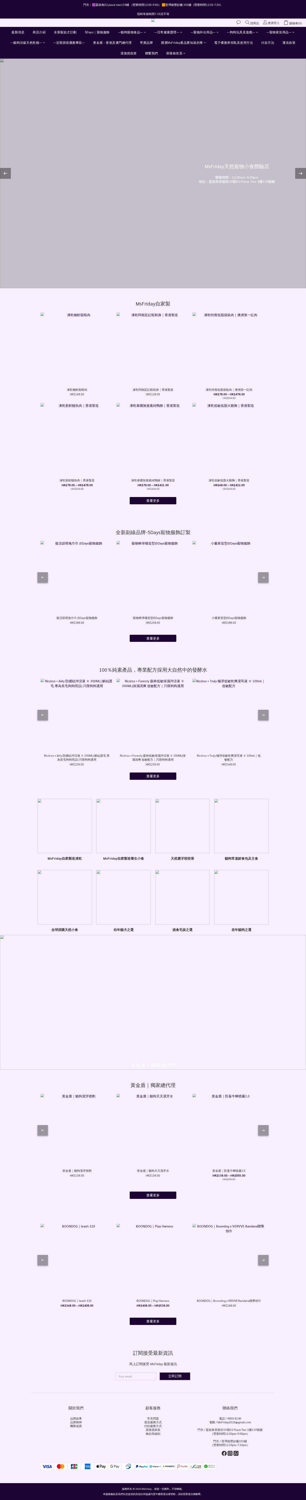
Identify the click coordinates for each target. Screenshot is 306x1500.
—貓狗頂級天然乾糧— (26, 42)
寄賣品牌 (146, 42)
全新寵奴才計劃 (65, 32)
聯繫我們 (151, 53)
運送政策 (288, 42)
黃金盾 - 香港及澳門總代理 (112, 42)
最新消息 (17, 32)
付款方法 (267, 42)
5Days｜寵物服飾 (97, 32)
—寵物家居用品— (278, 32)
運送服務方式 (153, 1422)
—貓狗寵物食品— (130, 32)
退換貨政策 (129, 53)
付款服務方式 (153, 1426)
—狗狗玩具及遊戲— (241, 32)
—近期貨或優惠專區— (69, 42)
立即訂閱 (175, 1376)
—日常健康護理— (166, 32)
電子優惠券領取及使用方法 (233, 42)
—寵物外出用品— (203, 32)
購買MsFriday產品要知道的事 (182, 42)
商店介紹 (39, 32)
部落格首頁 (174, 53)
